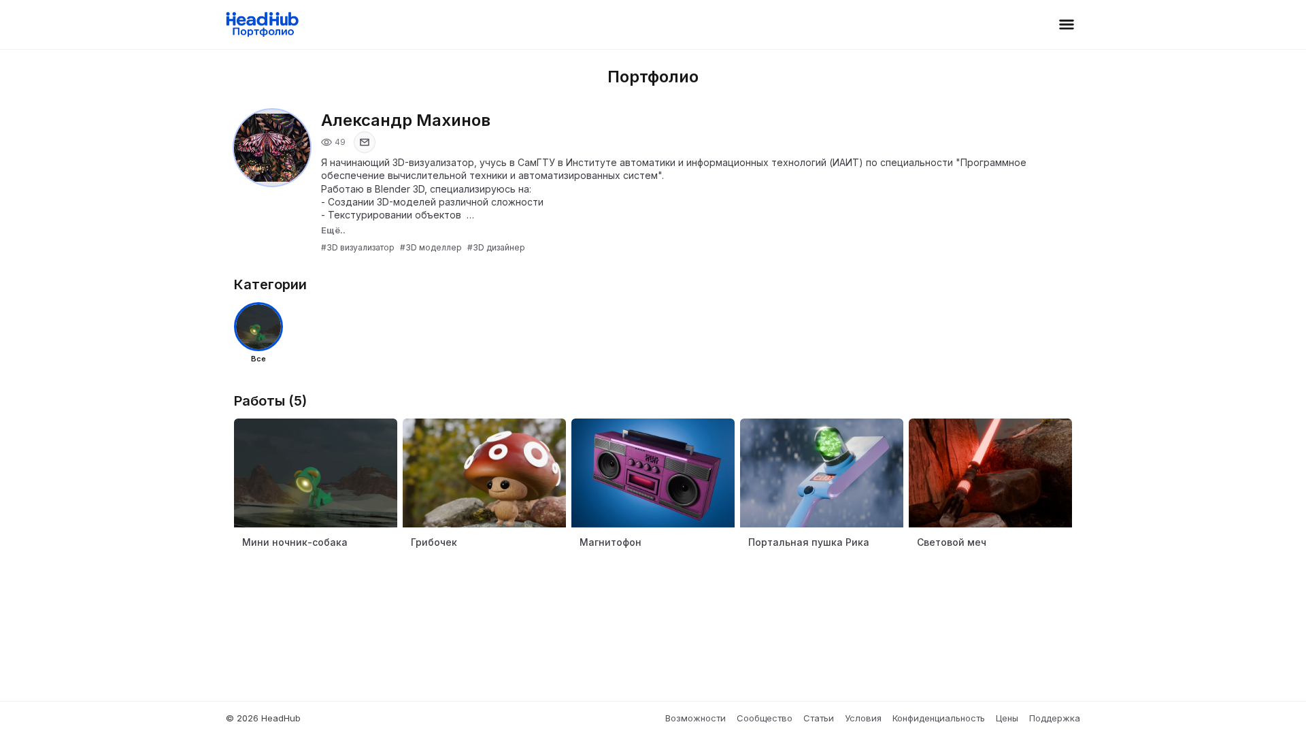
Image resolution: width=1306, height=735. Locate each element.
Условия (863, 718)
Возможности (695, 718)
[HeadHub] (261, 24)
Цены (1007, 718)
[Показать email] (364, 142)
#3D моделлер (431, 247)
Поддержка (1054, 718)
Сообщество (764, 718)
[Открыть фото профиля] (272, 148)
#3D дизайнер (496, 247)
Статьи (818, 718)
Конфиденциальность (938, 718)
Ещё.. (333, 230)
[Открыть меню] (1066, 24)
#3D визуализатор (358, 247)
